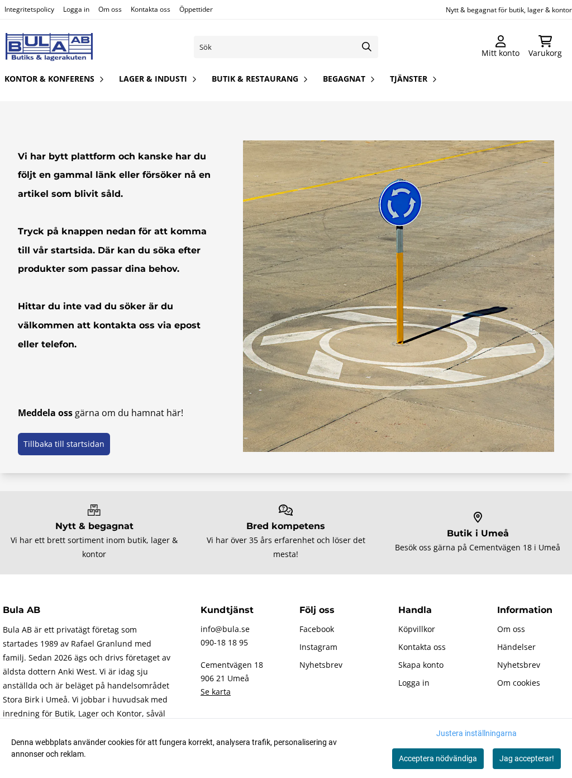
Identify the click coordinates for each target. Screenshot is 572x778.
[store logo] (49, 47)
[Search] (367, 47)
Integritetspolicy (29, 9)
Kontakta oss (150, 9)
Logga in (76, 9)
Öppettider (196, 9)
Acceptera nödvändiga (438, 758)
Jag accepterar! (526, 758)
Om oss (110, 9)
